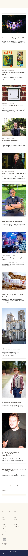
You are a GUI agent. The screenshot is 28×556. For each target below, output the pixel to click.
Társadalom (13, 218)
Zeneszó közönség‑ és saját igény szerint (13, 258)
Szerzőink (15, 524)
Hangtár (15, 522)
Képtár (15, 517)
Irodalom (3, 519)
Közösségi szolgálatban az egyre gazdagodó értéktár (12, 295)
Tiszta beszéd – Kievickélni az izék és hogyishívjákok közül (14, 470)
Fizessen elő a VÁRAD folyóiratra (12, 106)
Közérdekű (12, 103)
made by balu (4, 553)
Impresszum (16, 528)
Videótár (15, 519)
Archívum (15, 515)
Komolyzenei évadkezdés (10, 141)
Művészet (3, 522)
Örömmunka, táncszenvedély (11, 402)
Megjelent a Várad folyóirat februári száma (14, 73)
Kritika (3, 528)
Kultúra (10, 35)
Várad (5, 3)
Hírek (3, 515)
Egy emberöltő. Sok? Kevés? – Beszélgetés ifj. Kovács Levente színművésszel (12, 453)
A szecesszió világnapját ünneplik (13, 38)
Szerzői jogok (16, 526)
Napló (11, 467)
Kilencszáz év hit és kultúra (11, 349)
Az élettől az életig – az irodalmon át (14, 173)
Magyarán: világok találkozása (12, 221)
